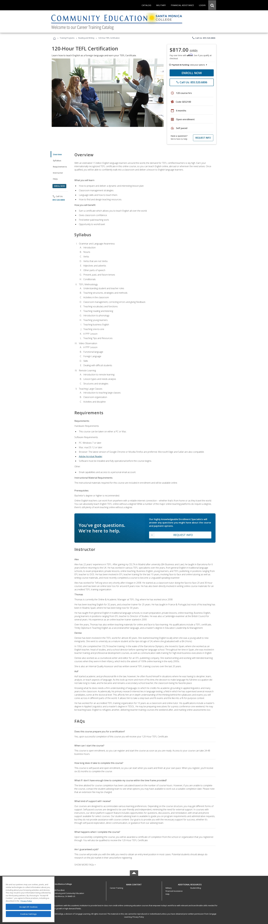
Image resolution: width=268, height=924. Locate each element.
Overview (57, 154)
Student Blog (195, 888)
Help (167, 894)
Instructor (58, 172)
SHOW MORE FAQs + (85, 864)
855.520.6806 (58, 199)
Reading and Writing (86, 38)
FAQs (55, 179)
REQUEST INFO (203, 137)
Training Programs (67, 38)
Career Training (116, 888)
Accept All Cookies (28, 907)
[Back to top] (134, 883)
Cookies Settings (28, 914)
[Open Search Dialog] (212, 5)
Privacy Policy (138, 917)
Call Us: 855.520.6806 (203, 37)
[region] (28, 899)
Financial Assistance (174, 891)
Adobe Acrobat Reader (90, 456)
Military (169, 888)
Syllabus (57, 160)
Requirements (60, 166)
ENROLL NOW (192, 73)
